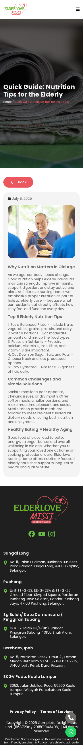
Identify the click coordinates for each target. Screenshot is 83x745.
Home (7, 102)
